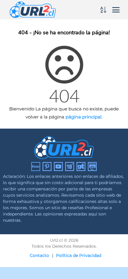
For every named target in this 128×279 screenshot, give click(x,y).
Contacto (39, 255)
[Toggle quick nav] (104, 9)
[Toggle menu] (115, 9)
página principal (83, 117)
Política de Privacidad (78, 255)
